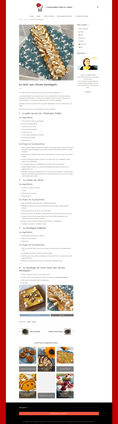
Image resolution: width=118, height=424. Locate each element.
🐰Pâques (81, 41)
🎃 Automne (82, 44)
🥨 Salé (80, 35)
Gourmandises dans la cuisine (59, 7)
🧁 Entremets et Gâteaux (81, 16)
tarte (34, 322)
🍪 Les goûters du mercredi (64, 16)
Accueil (32, 16)
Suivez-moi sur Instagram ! (59, 413)
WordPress (91, 421)
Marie (20, 88)
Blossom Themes (77, 421)
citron (29, 322)
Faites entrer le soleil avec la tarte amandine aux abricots (28, 395)
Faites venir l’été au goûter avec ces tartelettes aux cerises (65, 395)
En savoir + (88, 91)
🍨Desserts (81, 38)
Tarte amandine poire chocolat (46, 368)
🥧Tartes (81, 32)
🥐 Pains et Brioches (48, 16)
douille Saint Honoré (62, 277)
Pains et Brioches (83, 29)
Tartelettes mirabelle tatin (27, 369)
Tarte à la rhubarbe (65, 369)
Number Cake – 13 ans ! (46, 395)
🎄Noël (38, 16)
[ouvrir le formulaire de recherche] (97, 7)
